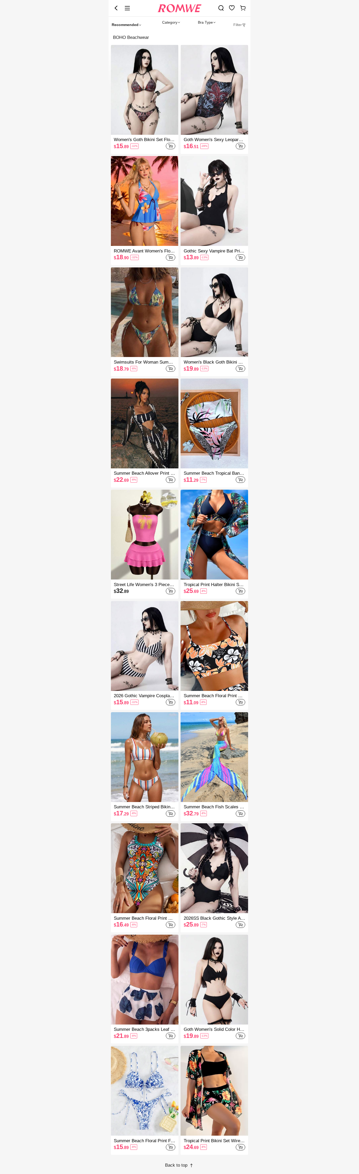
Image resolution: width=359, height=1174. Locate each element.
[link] (221, 8)
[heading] (179, 37)
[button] (116, 8)
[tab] (239, 25)
